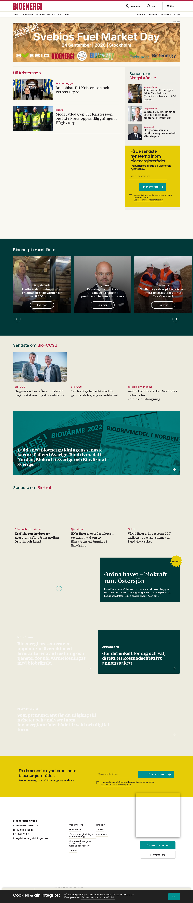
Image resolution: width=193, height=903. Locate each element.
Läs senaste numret (158, 845)
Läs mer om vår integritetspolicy (148, 199)
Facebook (102, 834)
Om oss (176, 14)
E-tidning (141, 14)
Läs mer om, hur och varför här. (98, 897)
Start (15, 14)
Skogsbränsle (26, 14)
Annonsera (166, 14)
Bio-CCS (51, 14)
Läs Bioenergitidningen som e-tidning (81, 835)
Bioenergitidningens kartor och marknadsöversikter (80, 843)
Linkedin (100, 825)
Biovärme (40, 14)
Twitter (100, 830)
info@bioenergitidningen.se (30, 838)
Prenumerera (153, 14)
